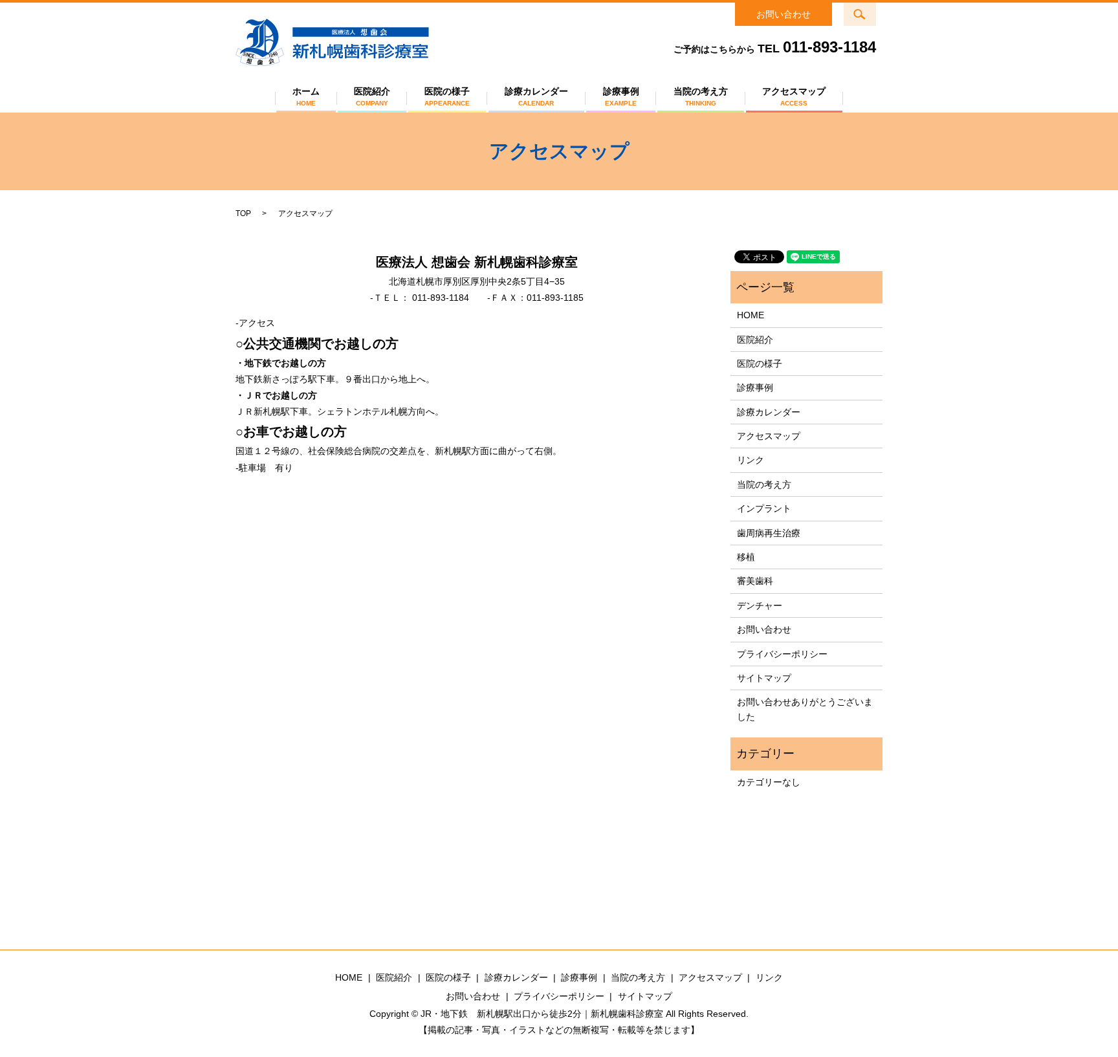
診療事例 (621, 96)
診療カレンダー (536, 96)
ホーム (306, 96)
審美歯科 (755, 581)
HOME (750, 315)
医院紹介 (372, 96)
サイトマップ (764, 678)
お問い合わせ (783, 14)
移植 (746, 557)
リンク (750, 460)
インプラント (764, 508)
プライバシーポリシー (782, 654)
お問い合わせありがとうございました (805, 709)
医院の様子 (447, 96)
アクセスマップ (794, 96)
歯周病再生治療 (768, 533)
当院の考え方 (701, 96)
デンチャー (759, 605)
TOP (243, 213)
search (868, 10)
